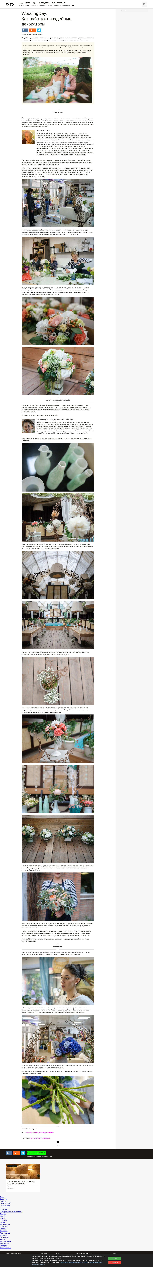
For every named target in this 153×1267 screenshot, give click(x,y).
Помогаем (3, 1231)
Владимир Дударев (32, 1132)
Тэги (33, 5)
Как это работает (35, 1138)
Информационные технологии (11, 1212)
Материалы (4, 1244)
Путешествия (5, 1205)
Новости (20, 5)
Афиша (49, 5)
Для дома (3, 1220)
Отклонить (115, 1262)
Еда (34, 3)
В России (3, 1210)
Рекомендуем (5, 1233)
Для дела (3, 1235)
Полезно (3, 1229)
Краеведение (44, 3)
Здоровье (3, 1199)
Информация (5, 1224)
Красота (3, 1201)
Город (20, 3)
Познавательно (5, 1248)
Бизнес (2, 1218)
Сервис (2, 1222)
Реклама (56, 5)
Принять (114, 1258)
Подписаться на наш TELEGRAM (36, 1153)
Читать (2, 1239)
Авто (2, 1197)
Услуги (2, 1216)
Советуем (3, 1246)
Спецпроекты (41, 5)
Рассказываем (5, 1241)
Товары (3, 1214)
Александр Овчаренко (46, 1132)
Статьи (27, 5)
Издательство (66, 5)
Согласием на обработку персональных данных (74, 1262)
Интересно (4, 1227)
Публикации (4, 1237)
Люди (27, 3)
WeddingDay (46, 1138)
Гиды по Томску (58, 3)
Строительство (5, 1203)
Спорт (2, 1207)
